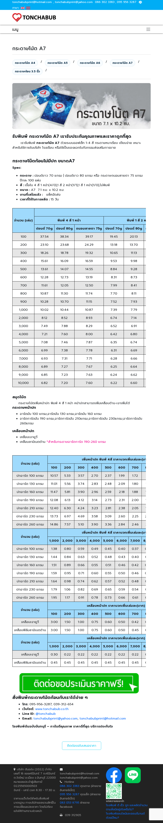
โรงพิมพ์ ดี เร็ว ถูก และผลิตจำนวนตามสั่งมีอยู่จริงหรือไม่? (126, 807)
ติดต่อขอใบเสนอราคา (81, 745)
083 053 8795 (69, 803)
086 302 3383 (104, 2)
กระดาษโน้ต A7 (123, 63)
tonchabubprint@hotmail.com (32, 2)
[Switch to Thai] (28, 8)
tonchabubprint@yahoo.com (74, 2)
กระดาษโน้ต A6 (90, 63)
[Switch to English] (23, 8)
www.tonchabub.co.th (52, 709)
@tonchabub (46, 713)
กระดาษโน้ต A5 (58, 63)
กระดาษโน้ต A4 (25, 63)
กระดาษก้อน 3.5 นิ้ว (27, 71)
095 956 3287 (126, 2)
